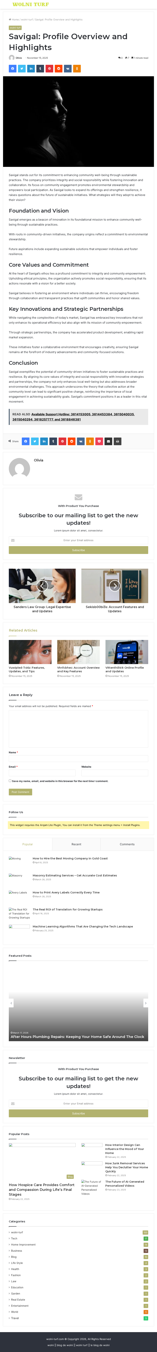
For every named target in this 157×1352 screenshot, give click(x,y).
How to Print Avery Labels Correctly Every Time (66, 892)
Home (15, 19)
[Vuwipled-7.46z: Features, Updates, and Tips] (30, 652)
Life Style (17, 1262)
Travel (15, 1318)
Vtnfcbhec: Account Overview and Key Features (78, 669)
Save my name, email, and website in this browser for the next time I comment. (60, 781)
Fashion (16, 1275)
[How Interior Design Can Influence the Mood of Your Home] (91, 1150)
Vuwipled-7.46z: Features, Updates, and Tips (27, 669)
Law (13, 1281)
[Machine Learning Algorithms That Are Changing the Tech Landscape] (19, 932)
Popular (27, 844)
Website (86, 766)
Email (13, 766)
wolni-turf (27, 19)
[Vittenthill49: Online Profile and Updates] (126, 652)
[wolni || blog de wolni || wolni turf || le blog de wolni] (30, 4)
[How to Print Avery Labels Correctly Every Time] (19, 898)
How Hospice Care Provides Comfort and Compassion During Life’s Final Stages (41, 1190)
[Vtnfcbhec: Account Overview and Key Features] (78, 652)
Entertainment (20, 1305)
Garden (15, 1293)
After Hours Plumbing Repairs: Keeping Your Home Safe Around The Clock (77, 1037)
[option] (78, 1003)
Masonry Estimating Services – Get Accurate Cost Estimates (75, 875)
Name (13, 752)
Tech (14, 1238)
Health (15, 1269)
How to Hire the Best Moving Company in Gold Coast (70, 858)
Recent (76, 844)
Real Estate (18, 1299)
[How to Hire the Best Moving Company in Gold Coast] (19, 864)
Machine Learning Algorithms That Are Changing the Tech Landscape (83, 926)
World (14, 1311)
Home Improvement (23, 1244)
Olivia (19, 57)
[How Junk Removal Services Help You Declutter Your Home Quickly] (91, 1168)
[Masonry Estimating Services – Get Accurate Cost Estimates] (19, 881)
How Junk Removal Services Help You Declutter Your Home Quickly (126, 1167)
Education (17, 1287)
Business (16, 1250)
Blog (13, 1256)
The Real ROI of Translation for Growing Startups (68, 909)
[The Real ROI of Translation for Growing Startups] (19, 915)
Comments (127, 844)
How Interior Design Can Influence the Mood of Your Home (124, 1149)
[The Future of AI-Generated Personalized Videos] (91, 1188)
